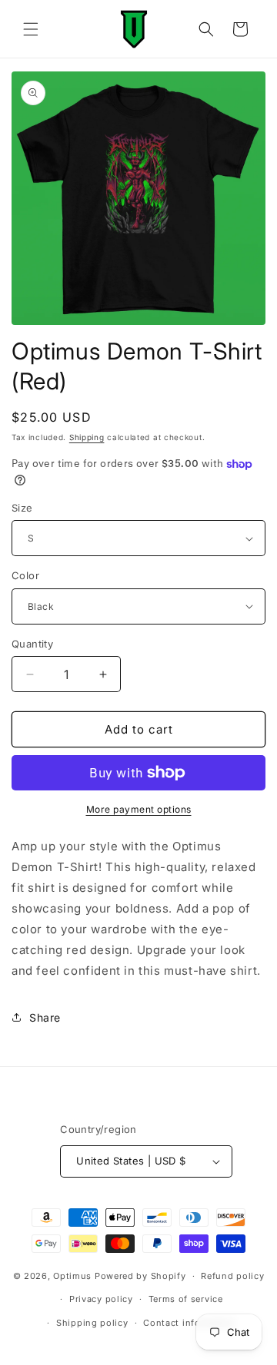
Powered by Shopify (140, 1276)
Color (25, 575)
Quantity (32, 644)
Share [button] (45, 1017)
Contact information (189, 1322)
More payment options (139, 809)
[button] (31, 29)
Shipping (87, 437)
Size (22, 508)
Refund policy (232, 1276)
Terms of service (186, 1299)
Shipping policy (92, 1322)
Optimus (72, 1276)
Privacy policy (101, 1299)
